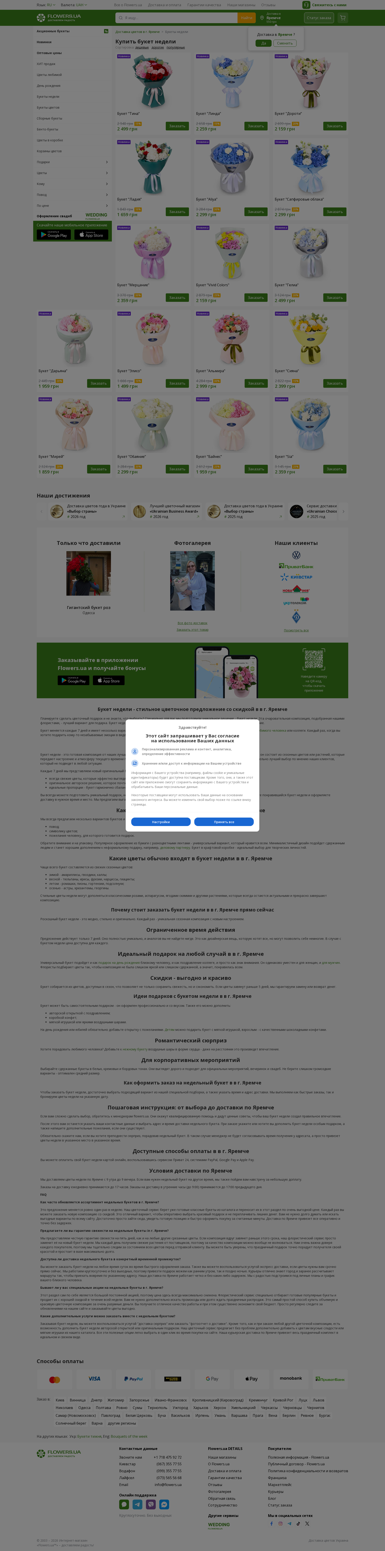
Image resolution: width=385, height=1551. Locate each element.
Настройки (161, 822)
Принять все (224, 822)
